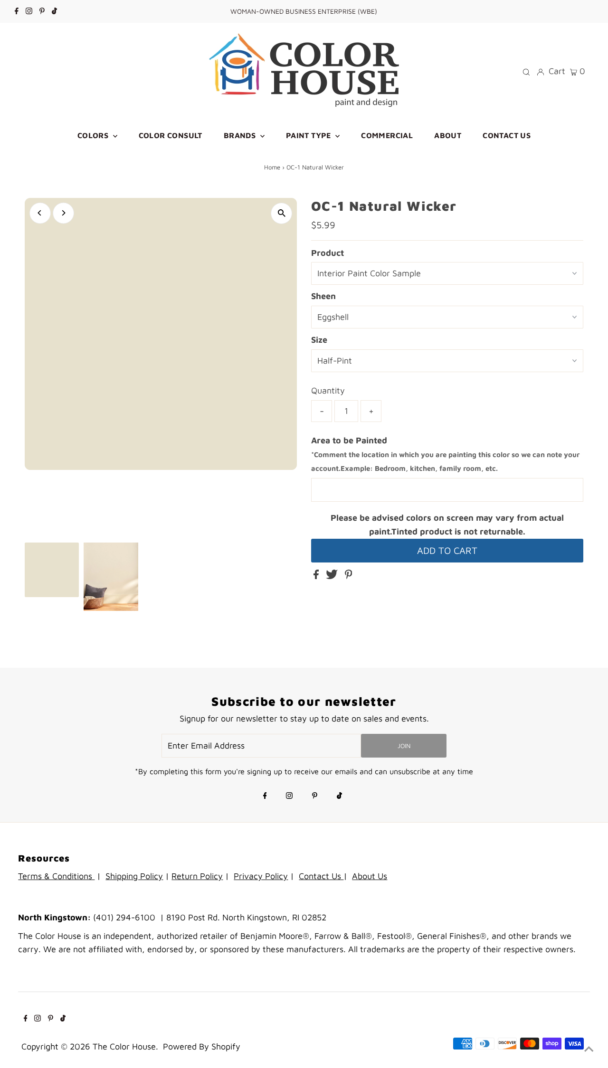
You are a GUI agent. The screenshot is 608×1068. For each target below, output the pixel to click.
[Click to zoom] (281, 213)
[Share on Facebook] (317, 576)
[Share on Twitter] (333, 576)
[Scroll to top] (589, 1049)
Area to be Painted (445, 454)
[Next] (63, 213)
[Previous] (40, 213)
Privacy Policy (261, 876)
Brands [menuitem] (241, 135)
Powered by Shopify (201, 1046)
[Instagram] (29, 11)
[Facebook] (16, 11)
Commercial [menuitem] (387, 135)
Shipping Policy (134, 876)
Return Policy (197, 876)
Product (327, 253)
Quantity (328, 390)
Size (319, 340)
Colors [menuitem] (94, 135)
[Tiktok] (54, 11)
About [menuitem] (447, 135)
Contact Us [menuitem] (507, 135)
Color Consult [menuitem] (170, 135)
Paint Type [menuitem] (309, 135)
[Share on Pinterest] (348, 576)
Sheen (323, 296)
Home (272, 167)
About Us (369, 876)
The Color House (124, 1046)
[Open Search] (526, 71)
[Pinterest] (42, 11)
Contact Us (321, 876)
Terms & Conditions (56, 876)
